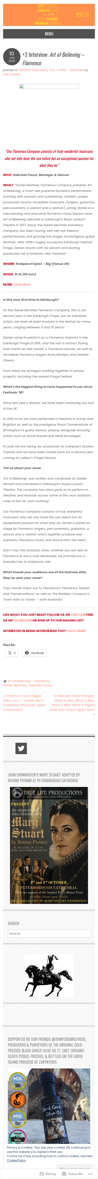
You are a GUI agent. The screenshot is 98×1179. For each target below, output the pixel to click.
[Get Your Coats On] (49, 26)
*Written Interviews (33, 70)
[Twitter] (21, 748)
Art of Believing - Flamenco (28, 681)
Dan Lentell (11, 74)
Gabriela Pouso (40, 685)
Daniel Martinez (15, 685)
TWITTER (77, 614)
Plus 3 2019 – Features (66, 70)
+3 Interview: (72, 705)
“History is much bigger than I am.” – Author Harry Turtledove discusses (24, 703)
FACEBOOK (21, 620)
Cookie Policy (16, 1160)
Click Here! (22, 284)
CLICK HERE (75, 631)
